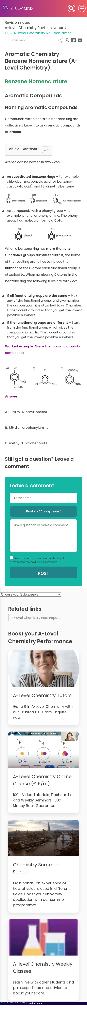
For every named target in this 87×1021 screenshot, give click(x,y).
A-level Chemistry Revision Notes (36, 27)
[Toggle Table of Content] (43, 149)
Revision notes (19, 22)
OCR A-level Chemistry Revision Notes (38, 33)
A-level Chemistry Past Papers (35, 617)
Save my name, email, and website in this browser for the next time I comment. (39, 560)
